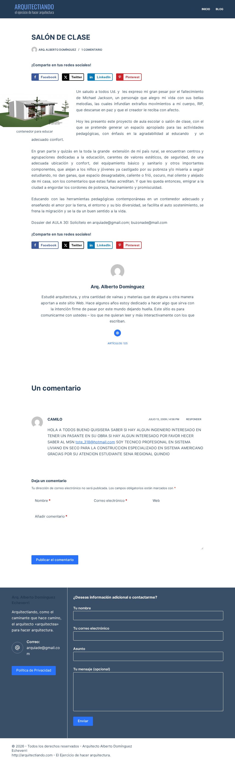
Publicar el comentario (55, 560)
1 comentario (91, 49)
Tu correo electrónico (91, 628)
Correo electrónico (110, 500)
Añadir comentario (51, 516)
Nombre (42, 500)
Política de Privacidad (33, 670)
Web (156, 500)
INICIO (206, 9)
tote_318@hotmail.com (95, 442)
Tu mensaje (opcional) (91, 669)
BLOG (219, 9)
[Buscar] (192, 9)
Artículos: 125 (118, 343)
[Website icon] (117, 333)
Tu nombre (82, 608)
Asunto (79, 648)
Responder (193, 419)
